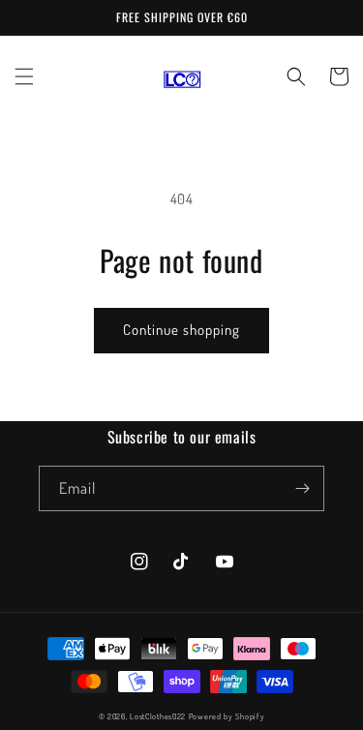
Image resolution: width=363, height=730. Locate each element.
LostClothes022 (158, 716)
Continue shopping (181, 329)
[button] (24, 76)
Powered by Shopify (227, 716)
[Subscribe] (302, 488)
